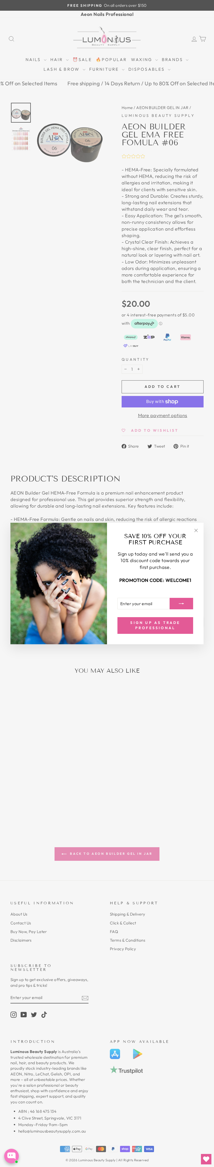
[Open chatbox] (11, 1156)
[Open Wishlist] (206, 1159)
